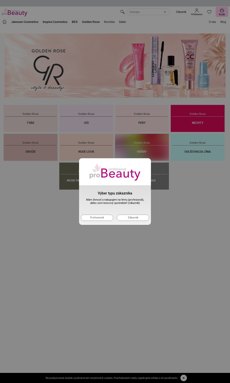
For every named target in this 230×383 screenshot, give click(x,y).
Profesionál (97, 217)
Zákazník (133, 217)
